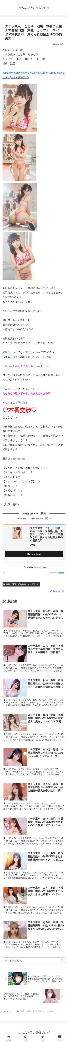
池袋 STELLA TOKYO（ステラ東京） (22, 584)
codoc (61, 572)
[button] (62, 961)
